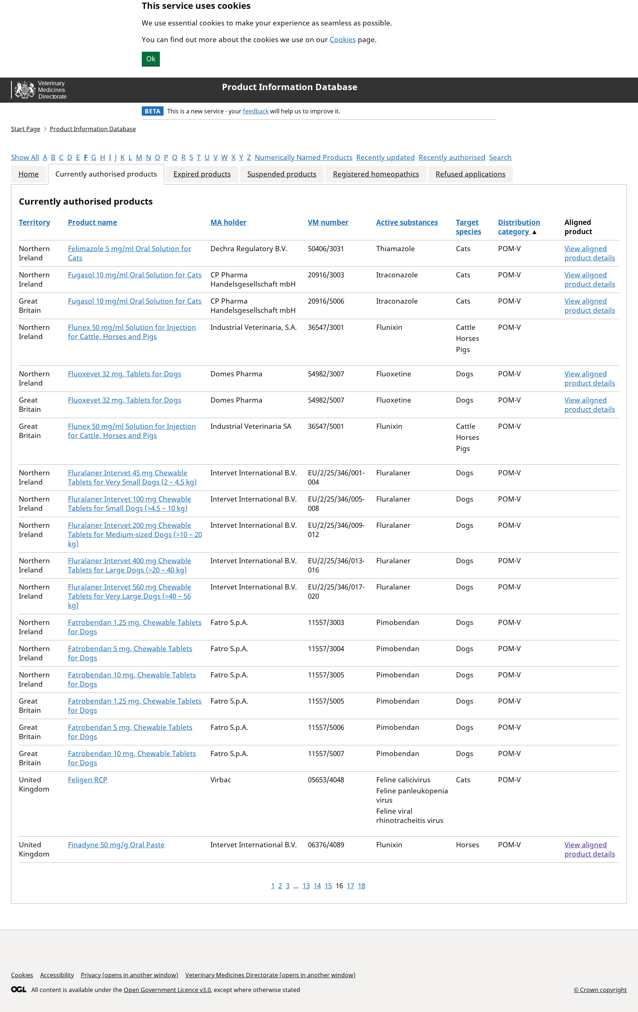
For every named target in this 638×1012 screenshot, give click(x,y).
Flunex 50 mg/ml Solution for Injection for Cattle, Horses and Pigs (132, 331)
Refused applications (470, 174)
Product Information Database (289, 86)
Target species (468, 227)
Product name (92, 222)
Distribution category (519, 227)
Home (28, 174)
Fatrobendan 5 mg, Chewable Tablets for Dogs (130, 653)
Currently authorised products (106, 174)
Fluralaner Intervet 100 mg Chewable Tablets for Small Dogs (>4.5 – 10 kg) (129, 503)
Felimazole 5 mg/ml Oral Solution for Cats (129, 253)
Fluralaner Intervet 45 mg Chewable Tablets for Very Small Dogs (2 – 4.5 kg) (132, 477)
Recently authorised (452, 157)
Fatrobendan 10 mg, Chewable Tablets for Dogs (132, 679)
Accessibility (57, 975)
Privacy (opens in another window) (129, 975)
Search (500, 157)
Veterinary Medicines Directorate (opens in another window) (270, 975)
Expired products (202, 174)
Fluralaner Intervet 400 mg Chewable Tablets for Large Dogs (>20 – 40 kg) (129, 565)
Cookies (343, 39)
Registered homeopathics (376, 174)
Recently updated (385, 157)
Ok (150, 59)
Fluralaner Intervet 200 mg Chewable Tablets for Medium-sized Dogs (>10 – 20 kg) (135, 534)
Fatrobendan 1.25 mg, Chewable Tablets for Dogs (135, 627)
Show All (25, 157)
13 (306, 885)
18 (361, 885)
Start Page (25, 129)
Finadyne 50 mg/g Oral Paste (116, 844)
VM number (328, 222)
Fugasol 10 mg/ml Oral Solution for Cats (135, 275)
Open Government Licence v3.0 (167, 990)
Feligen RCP (87, 779)
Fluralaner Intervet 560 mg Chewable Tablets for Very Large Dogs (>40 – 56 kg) (129, 596)
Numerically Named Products (304, 157)
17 (350, 885)
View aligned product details (590, 253)
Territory (34, 222)
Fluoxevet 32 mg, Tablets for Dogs (124, 374)
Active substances (407, 222)
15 (328, 885)
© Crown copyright (600, 990)
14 (317, 885)
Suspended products (281, 174)
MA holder (228, 222)
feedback (256, 111)
